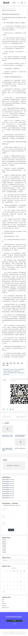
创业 (4, 363)
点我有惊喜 (12, 632)
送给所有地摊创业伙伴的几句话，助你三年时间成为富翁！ (7, 449)
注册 (3, 599)
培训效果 (4, 546)
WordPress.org (5, 607)
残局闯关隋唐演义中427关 (8, 485)
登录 (19, 465)
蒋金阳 (5, 8)
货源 (7, 365)
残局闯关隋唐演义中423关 (8, 493)
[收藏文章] (8, 409)
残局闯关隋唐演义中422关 (8, 495)
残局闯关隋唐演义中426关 (8, 487)
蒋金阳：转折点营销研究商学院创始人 (10, 372)
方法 (22, 363)
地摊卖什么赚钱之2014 (21, 416)
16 (20, 581)
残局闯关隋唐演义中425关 (8, 489)
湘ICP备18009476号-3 (11, 633)
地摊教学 (4, 541)
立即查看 (14, 620)
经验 (4, 365)
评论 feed (4, 605)
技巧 (14, 363)
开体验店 (4, 550)
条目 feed (4, 603)
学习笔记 (4, 548)
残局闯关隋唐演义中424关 (8, 491)
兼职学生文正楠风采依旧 (20, 448)
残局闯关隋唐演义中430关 (8, 479)
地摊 (7, 363)
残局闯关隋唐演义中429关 (8, 481)
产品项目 (9, 8)
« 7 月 (3, 591)
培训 (11, 363)
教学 (18, 363)
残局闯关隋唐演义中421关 (8, 497)
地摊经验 (4, 544)
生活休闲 (4, 552)
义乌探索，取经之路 (6, 416)
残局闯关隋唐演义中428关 (8, 483)
